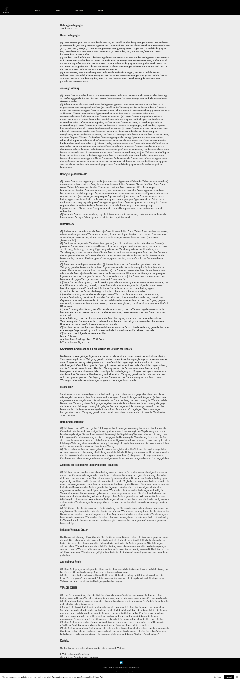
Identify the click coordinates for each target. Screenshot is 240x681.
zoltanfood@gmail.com (79, 342)
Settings (217, 677)
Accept (229, 677)
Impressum (111, 672)
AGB (131, 672)
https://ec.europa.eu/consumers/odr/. (79, 577)
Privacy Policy (98, 677)
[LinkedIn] (121, 662)
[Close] (237, 677)
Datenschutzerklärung (122, 672)
